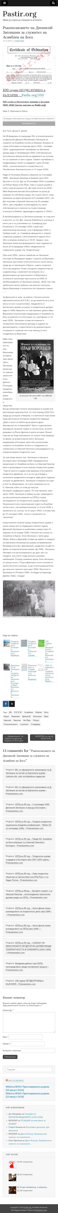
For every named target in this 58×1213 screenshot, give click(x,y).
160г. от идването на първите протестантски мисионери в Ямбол (49, 673)
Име (5, 1037)
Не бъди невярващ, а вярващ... (32, 1187)
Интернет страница (12, 1050)
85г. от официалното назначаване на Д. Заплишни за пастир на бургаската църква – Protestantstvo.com (29, 790)
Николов (17, 720)
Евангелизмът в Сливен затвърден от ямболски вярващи (32, 672)
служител (24, 724)
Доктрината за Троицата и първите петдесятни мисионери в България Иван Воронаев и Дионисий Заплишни (15, 681)
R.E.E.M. (18, 712)
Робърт (36, 720)
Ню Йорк (27, 720)
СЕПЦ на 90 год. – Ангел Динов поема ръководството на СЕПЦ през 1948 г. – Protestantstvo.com (28, 928)
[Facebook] (6, 704)
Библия (38, 712)
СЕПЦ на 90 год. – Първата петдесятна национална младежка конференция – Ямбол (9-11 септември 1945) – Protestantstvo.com (29, 824)
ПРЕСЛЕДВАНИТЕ (16, 1080)
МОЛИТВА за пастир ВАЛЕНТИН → (44, 737)
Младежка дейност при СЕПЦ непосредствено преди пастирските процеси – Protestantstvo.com (27, 966)
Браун (6, 716)
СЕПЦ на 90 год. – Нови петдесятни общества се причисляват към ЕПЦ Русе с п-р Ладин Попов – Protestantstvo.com (27, 876)
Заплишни (37, 716)
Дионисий (26, 716)
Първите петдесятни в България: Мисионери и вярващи (15, 648)
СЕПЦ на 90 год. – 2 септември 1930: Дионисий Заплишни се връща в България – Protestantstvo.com (28, 807)
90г (10, 712)
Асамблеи (28, 712)
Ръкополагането (11, 724)
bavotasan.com (41, 1210)
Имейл (6, 1044)
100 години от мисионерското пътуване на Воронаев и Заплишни (49, 651)
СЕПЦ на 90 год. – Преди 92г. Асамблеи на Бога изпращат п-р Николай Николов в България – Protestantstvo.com (29, 842)
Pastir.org (19, 14)
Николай (7, 720)
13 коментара (18, 41)
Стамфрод (35, 724)
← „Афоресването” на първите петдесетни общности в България (14, 738)
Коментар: (8, 1010)
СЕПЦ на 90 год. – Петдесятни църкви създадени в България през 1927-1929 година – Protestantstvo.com (28, 859)
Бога (46, 712)
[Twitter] (12, 704)
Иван (46, 716)
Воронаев (16, 716)
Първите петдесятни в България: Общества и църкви (32, 648)
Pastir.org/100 (33, 95)
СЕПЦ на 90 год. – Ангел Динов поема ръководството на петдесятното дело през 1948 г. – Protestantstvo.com (29, 911)
